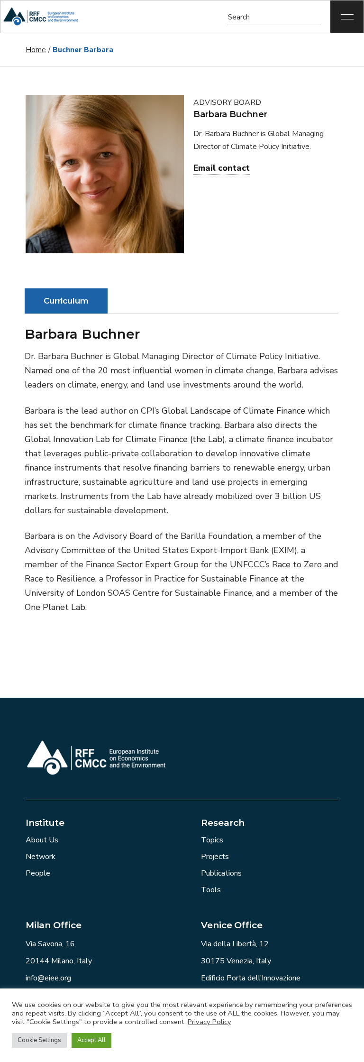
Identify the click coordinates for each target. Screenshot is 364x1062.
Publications (221, 873)
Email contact (221, 168)
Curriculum (66, 300)
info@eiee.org (48, 978)
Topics (212, 840)
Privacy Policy (209, 1021)
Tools (211, 890)
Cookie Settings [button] (39, 1040)
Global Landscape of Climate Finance (233, 410)
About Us (42, 840)
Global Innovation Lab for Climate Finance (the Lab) (125, 439)
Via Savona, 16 (50, 944)
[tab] (66, 301)
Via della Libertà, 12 (235, 944)
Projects (215, 856)
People (38, 873)
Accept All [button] (91, 1040)
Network (40, 856)
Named (39, 370)
